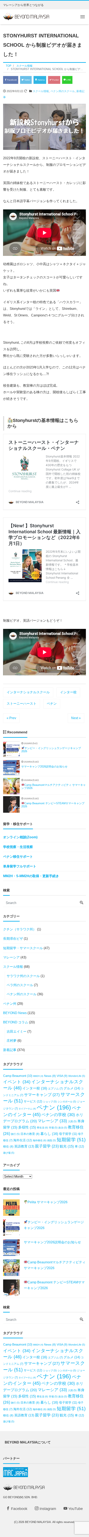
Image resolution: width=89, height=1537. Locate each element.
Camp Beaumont (17, 1075)
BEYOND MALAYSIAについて (28, 1442)
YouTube (75, 1509)
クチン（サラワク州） (19, 929)
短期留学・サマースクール (23, 948)
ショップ (50, 1101)
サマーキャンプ (42, 1094)
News (50, 1075)
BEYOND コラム (15, 1022)
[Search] (81, 903)
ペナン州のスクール (63, 91)
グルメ (72, 1088)
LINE (68, 80)
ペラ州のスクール (20, 985)
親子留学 (47, 1146)
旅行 (15, 1134)
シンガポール (67, 1101)
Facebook (12, 80)
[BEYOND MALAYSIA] (26, 16)
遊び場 (8, 1152)
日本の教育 (30, 1134)
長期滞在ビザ (13, 938)
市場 (53, 1127)
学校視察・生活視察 (18, 847)
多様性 (27, 1127)
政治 (62, 1127)
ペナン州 (9, 1003)
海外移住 (39, 1140)
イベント (16, 1081)
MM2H (38, 1076)
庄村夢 (12, 1040)
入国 (72, 1121)
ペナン (52, 703)
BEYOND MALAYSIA (38, 1522)
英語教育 (24, 1146)
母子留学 (68, 1134)
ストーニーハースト (21, 703)
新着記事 (9, 1050)
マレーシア (11, 957)
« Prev (11, 718)
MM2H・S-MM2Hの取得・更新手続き (31, 876)
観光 (67, 1146)
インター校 (68, 692)
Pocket (55, 80)
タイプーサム (27, 1108)
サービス (33, 1101)
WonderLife (76, 1076)
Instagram (47, 1509)
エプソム (55, 1088)
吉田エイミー (16, 1031)
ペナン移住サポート (18, 856)
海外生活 (22, 1140)
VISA (62, 1075)
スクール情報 (41, 91)
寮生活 (42, 1127)
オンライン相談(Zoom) (20, 837)
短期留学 (71, 1139)
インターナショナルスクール (28, 692)
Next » (76, 718)
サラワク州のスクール (23, 976)
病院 (51, 1140)
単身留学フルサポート (19, 866)
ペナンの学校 (58, 1114)
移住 (8, 1146)
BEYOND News (15, 1013)
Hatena (41, 80)
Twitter (27, 80)
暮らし (49, 1134)
